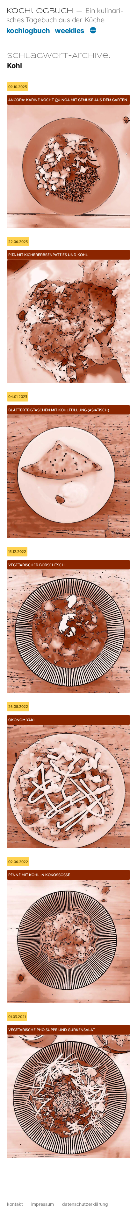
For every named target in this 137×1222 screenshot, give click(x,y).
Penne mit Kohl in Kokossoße (39, 874)
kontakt (15, 1204)
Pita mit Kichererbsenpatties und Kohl (48, 254)
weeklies (69, 30)
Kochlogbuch (39, 11)
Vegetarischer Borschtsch (36, 564)
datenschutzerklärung (85, 1204)
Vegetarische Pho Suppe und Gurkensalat (51, 1029)
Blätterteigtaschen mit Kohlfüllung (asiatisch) (58, 410)
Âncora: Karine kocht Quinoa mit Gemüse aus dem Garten (67, 99)
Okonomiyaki (21, 719)
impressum (42, 1204)
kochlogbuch (28, 30)
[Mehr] (93, 31)
